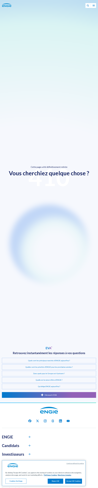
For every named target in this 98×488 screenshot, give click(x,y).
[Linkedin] (60, 421)
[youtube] (68, 421)
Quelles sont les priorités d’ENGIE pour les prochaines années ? (49, 367)
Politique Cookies (50, 475)
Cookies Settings (15, 481)
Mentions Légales (64, 475)
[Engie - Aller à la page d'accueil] (6, 8)
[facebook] (30, 421)
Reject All (55, 481)
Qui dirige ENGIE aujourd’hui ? (49, 386)
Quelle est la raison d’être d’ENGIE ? (49, 380)
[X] (37, 421)
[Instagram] (45, 421)
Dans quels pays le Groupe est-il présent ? (49, 373)
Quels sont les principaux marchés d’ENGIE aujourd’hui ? (49, 361)
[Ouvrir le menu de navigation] (93, 5)
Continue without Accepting (75, 463)
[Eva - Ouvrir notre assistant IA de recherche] (87, 5)
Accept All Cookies (73, 481)
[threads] (53, 421)
